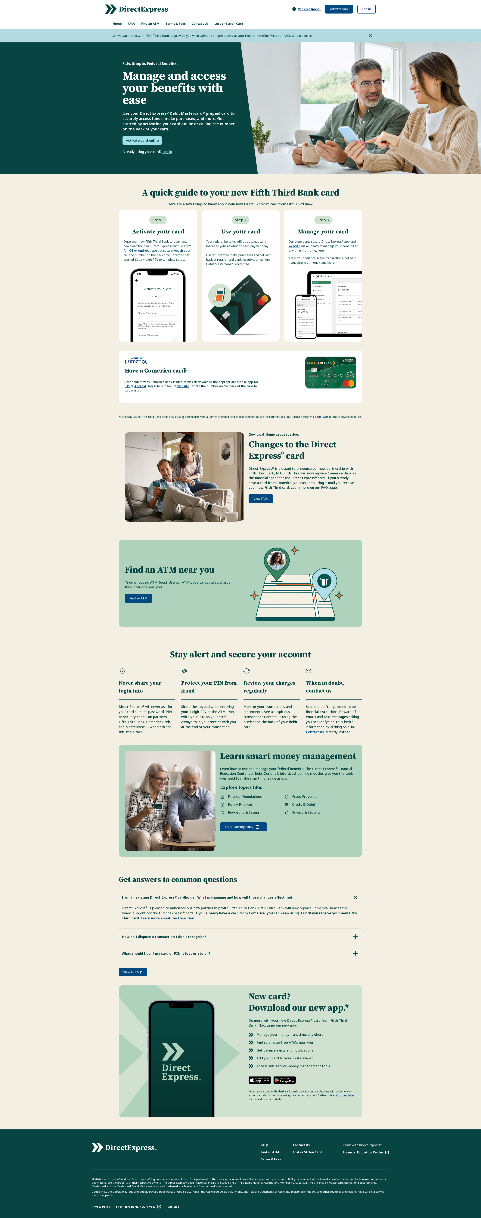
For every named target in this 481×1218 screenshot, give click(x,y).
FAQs (131, 24)
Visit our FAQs (319, 417)
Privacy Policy (101, 1206)
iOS (131, 250)
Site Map (173, 1206)
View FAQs (260, 499)
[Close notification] (370, 35)
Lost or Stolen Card (228, 24)
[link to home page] (137, 9)
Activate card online (142, 140)
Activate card (339, 9)
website (179, 250)
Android (144, 250)
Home (117, 24)
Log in (366, 9)
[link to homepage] (124, 1147)
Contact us (315, 732)
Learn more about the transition (167, 918)
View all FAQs (132, 972)
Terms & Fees (176, 24)
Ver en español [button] (309, 9)
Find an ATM (150, 24)
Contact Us (200, 24)
